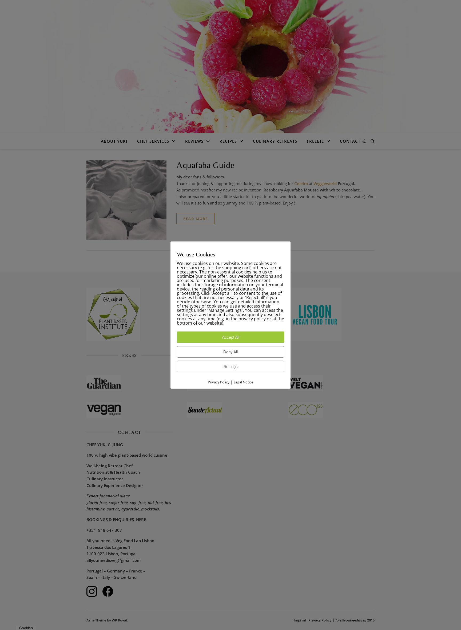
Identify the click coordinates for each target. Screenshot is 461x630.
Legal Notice (243, 382)
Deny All (230, 352)
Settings (231, 366)
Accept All (230, 337)
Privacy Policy (218, 382)
